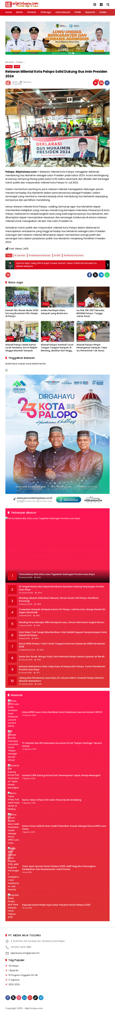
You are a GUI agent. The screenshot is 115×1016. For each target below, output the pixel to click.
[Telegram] (101, 274)
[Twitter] (95, 274)
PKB (58, 255)
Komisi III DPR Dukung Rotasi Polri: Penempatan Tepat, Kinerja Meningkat (61, 775)
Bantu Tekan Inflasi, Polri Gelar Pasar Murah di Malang (51, 800)
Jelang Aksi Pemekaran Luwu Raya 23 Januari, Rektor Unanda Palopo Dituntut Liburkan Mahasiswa (61, 679)
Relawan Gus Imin (74, 255)
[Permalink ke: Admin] (8, 83)
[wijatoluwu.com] (21, 4)
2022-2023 (14, 984)
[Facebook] (89, 274)
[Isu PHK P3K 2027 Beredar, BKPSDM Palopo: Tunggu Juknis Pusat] (93, 297)
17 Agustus (14, 979)
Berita (10, 304)
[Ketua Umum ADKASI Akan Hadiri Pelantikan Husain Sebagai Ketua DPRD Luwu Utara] (14, 829)
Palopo (9, 66)
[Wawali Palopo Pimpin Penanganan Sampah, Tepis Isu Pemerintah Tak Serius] (93, 331)
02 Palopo (14, 965)
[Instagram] (18, 997)
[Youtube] (30, 997)
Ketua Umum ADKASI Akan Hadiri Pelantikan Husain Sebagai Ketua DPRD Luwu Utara (64, 827)
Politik (17, 66)
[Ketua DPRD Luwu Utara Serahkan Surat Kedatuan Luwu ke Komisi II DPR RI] (14, 713)
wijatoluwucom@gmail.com (25, 953)
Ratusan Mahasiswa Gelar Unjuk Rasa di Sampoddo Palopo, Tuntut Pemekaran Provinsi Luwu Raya (62, 668)
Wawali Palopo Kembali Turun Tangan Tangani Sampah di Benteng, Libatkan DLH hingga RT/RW (57, 347)
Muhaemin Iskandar (40, 255)
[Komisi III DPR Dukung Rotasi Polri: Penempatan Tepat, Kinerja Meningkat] (14, 776)
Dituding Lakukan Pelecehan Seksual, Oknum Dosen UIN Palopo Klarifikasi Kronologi (58, 599)
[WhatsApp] (107, 274)
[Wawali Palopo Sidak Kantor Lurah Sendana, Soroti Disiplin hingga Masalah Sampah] (21, 331)
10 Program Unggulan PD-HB (23, 975)
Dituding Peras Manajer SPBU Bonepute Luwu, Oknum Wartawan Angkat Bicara (61, 622)
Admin (15, 82)
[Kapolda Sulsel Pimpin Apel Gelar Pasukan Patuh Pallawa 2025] (14, 906)
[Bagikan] (107, 82)
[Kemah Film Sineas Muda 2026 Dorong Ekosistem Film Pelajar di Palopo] (21, 297)
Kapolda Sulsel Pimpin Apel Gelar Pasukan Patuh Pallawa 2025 (56, 904)
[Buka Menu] (101, 4)
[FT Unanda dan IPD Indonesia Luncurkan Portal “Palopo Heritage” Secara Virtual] (14, 746)
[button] (94, 4)
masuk (21, 363)
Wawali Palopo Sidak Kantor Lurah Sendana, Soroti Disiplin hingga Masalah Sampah (21, 347)
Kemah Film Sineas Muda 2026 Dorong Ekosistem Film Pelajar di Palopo (21, 313)
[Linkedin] (24, 997)
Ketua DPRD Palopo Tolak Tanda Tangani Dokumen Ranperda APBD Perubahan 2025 (62, 645)
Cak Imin (21, 255)
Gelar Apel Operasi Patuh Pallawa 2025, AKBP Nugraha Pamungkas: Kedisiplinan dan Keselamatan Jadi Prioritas (59, 868)
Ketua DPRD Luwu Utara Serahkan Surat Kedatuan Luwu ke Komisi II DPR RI (62, 712)
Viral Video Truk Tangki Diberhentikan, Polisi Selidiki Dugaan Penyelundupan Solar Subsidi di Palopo (63, 634)
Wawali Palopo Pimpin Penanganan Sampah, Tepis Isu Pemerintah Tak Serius (92, 347)
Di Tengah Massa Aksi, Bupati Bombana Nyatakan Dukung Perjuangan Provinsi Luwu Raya (61, 588)
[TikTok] (35, 997)
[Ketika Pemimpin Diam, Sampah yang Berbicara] (57, 297)
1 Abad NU (13, 970)
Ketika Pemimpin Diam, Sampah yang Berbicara (54, 312)
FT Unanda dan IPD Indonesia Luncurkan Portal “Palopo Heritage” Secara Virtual (62, 745)
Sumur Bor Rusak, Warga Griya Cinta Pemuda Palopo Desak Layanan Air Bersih (62, 656)
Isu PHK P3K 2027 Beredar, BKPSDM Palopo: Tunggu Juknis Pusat (91, 313)
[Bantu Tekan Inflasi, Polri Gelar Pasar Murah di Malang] (14, 801)
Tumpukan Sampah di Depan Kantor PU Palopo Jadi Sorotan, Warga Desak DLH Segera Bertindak (62, 611)
